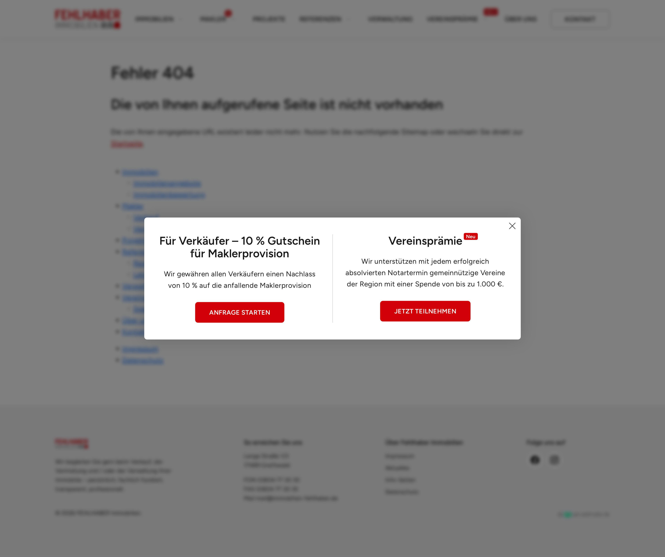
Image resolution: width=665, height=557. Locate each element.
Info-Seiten (400, 479)
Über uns (521, 19)
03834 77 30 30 (279, 479)
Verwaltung (390, 19)
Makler (213, 19)
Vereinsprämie (452, 19)
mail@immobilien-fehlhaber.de (297, 498)
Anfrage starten (239, 312)
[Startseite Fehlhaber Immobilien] (87, 19)
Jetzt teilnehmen (425, 311)
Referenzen (320, 19)
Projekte (269, 19)
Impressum (140, 348)
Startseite (127, 143)
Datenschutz (143, 360)
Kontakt (580, 19)
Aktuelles (397, 467)
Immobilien (154, 19)
